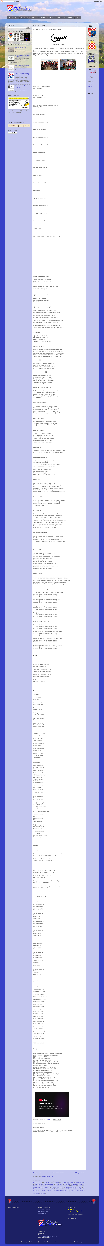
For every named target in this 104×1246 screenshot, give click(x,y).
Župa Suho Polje (68, 1182)
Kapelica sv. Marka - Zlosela (74, 1187)
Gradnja (35, 1190)
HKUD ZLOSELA (41, 17)
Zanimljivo (39, 1184)
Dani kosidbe (78, 1188)
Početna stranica (58, 1173)
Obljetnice (59, 1188)
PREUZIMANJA (50, 17)
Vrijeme (80, 1185)
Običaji (71, 1190)
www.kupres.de (42, 1213)
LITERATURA (59, 17)
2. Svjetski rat (68, 1188)
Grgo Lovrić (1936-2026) (21, 47)
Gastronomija (36, 1193)
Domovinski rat (77, 1184)
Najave (57, 1182)
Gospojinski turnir (51, 1192)
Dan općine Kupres (70, 1192)
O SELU (16, 17)
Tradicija (43, 1185)
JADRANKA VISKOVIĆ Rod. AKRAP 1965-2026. (22, 56)
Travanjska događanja (62, 1185)
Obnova (49, 1190)
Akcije (46, 1187)
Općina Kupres (49, 1184)
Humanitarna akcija (48, 1188)
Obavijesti (59, 1184)
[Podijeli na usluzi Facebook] (58, 1120)
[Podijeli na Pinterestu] (60, 1120)
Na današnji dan (37, 1187)
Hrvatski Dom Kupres (57, 1187)
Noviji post (37, 1173)
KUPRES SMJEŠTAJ (68, 17)
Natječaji (67, 1184)
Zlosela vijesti (80, 1182)
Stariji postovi (79, 1173)
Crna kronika (60, 1192)
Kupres (36, 1182)
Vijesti (46, 1182)
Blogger (81, 1241)
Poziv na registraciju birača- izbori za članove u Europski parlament (22, 75)
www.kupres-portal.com (44, 1209)
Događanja (42, 1190)
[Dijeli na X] (57, 1120)
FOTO (33, 17)
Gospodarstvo (42, 1192)
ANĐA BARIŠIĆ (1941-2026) (22, 65)
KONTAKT (77, 17)
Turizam (73, 1185)
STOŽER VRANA (90, 85)
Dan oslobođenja (79, 1190)
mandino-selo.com (43, 1211)
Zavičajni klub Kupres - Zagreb (61, 1190)
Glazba (34, 1192)
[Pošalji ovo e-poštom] (54, 1120)
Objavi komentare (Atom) (47, 1176)
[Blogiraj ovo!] (55, 1120)
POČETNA (10, 17)
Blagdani (35, 1185)
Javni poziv (51, 1185)
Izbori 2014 (42, 1193)
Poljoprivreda (36, 1188)
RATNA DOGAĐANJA (25, 17)
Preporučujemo (80, 1191)
